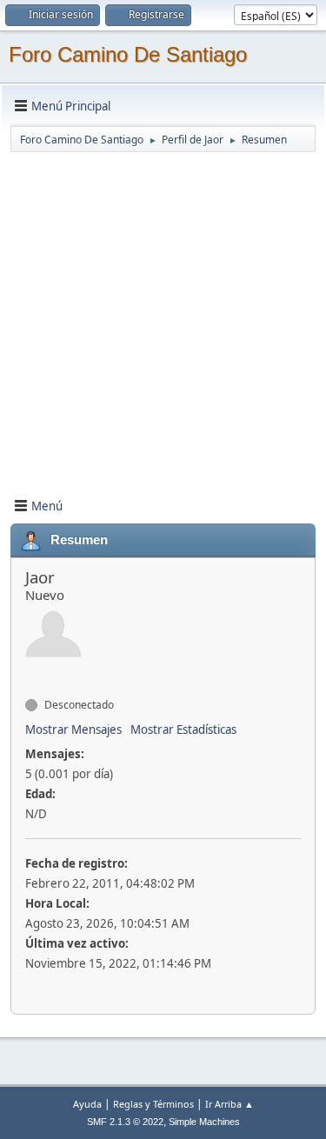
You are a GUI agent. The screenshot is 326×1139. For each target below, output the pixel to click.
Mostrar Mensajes (73, 729)
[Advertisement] (163, 317)
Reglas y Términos (153, 1103)
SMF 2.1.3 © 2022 (125, 1121)
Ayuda (87, 1103)
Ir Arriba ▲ (229, 1103)
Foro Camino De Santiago (128, 54)
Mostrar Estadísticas (183, 729)
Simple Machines (204, 1121)
